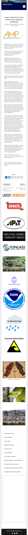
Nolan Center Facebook (10, 456)
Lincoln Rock (7, 441)
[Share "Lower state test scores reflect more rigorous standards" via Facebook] (6, 177)
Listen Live (7, 4)
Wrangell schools (8, 156)
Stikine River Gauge (9, 445)
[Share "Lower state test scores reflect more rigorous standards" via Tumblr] (15, 177)
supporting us (7, 163)
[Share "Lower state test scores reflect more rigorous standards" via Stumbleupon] (21, 177)
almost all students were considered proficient (14, 71)
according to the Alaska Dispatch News (13, 138)
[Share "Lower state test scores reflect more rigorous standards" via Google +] (12, 177)
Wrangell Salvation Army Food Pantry (13, 460)
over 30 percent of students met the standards (13, 61)
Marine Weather (8, 437)
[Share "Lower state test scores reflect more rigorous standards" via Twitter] (9, 177)
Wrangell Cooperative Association (12, 471)
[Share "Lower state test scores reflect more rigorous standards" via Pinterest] (18, 177)
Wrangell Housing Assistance (11, 464)
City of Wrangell (8, 452)
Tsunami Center (8, 448)
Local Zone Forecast (9, 433)
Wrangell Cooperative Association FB (13, 468)
